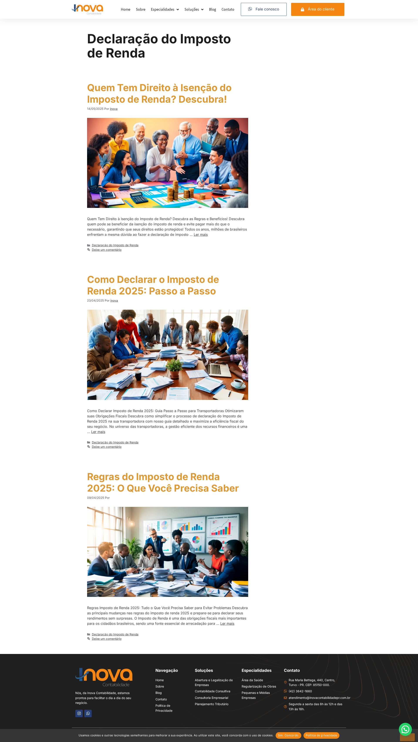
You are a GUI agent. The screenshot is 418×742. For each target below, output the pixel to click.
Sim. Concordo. (288, 735)
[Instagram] (79, 713)
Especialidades (162, 9)
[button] (405, 729)
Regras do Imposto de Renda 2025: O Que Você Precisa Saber (163, 482)
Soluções (191, 9)
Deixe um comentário (106, 249)
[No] (407, 737)
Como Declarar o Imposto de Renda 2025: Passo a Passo (153, 285)
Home (125, 9)
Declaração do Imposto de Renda (115, 245)
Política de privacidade (321, 735)
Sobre (140, 9)
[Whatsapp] (88, 713)
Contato (228, 9)
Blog (212, 9)
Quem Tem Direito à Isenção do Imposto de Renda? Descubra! (159, 93)
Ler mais (201, 234)
